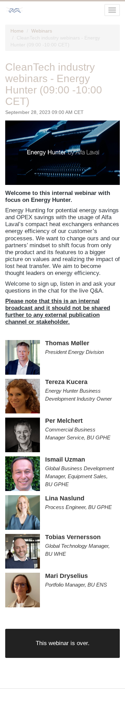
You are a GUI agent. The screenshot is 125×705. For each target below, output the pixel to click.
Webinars (41, 31)
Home (17, 31)
